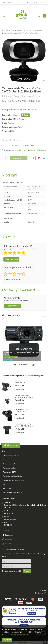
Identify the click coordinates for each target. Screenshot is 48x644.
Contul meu (32, 2)
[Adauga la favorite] (39, 158)
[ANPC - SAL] (24, 611)
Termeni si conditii (9, 464)
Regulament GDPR (9, 472)
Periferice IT (10, 30)
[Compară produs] (32, 365)
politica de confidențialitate (37, 150)
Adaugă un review (11, 259)
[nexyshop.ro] (20, 599)
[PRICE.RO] (28, 603)
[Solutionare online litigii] (24, 622)
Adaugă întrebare (33, 96)
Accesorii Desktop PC (24, 30)
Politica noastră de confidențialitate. (15, 635)
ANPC (5, 484)
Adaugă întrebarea (12, 306)
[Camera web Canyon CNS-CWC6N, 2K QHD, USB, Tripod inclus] (24, 341)
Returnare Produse (9, 468)
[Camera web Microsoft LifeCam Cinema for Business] (7, 401)
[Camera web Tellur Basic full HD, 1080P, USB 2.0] (7, 416)
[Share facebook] (33, 158)
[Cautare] (3, 16)
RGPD (19, 571)
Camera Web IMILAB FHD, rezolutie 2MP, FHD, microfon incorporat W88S (24, 426)
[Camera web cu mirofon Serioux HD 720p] (7, 387)
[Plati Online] (32, 599)
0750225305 (8, 513)
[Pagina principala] (22, 16)
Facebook (9, 535)
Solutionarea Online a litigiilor (13, 492)
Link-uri (42, 2)
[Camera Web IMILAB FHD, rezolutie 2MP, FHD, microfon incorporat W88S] (7, 430)
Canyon (11, 123)
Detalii (26, 115)
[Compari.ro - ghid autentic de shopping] (12, 576)
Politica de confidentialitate (12, 476)
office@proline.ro (10, 519)
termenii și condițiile (21, 150)
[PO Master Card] (20, 603)
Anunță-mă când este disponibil (24, 145)
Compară (8, 2)
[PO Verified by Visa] (40, 599)
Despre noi (6, 460)
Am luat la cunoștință (12, 571)
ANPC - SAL (7, 488)
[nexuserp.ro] (8, 599)
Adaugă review (19, 96)
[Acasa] (2, 30)
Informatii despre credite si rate (14, 480)
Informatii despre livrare (11, 456)
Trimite (26, 571)
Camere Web (37, 30)
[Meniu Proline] (39, 15)
